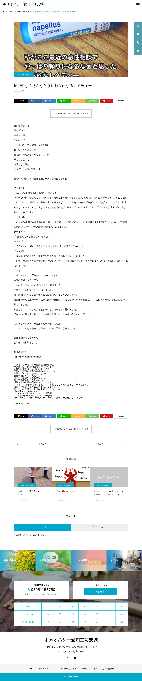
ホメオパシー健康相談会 (65, 668)
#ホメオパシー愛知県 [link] (41, 393)
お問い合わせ (108, 668)
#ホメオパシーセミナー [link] (73, 398)
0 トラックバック (99, 527)
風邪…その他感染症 (24, 74)
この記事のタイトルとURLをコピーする (71, 113)
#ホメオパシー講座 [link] (51, 398)
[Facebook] (71, 658)
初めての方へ (44, 668)
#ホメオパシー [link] (21, 398)
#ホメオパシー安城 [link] (42, 395)
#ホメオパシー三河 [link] (23, 395)
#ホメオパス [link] (35, 398)
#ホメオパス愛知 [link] (22, 393)
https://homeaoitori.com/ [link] (25, 391)
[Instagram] (66, 658)
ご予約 (94, 668)
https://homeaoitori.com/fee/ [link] (27, 357)
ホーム (31, 668)
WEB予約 (100, 592)
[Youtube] (75, 658)
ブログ (84, 668)
